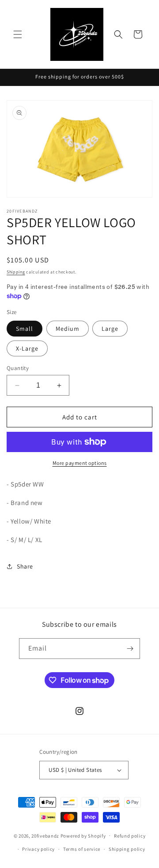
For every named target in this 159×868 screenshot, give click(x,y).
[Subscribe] (130, 648)
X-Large (27, 348)
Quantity (18, 368)
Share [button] (25, 566)
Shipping (16, 272)
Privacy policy (38, 849)
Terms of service (81, 849)
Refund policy (129, 836)
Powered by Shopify (83, 835)
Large (110, 329)
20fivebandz (45, 835)
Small (24, 329)
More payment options (80, 463)
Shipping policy (127, 849)
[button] (17, 34)
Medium (68, 329)
